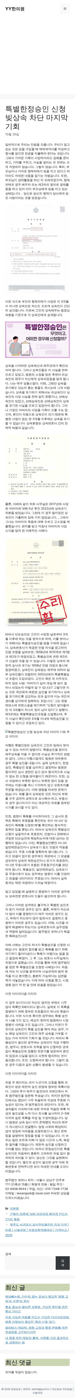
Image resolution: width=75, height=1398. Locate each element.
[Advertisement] (37, 56)
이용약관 (37, 1392)
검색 (8, 1254)
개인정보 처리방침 (62, 1389)
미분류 (14, 1208)
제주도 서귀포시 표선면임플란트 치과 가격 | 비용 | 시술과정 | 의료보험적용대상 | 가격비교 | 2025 (37, 1230)
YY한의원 (15, 8)
